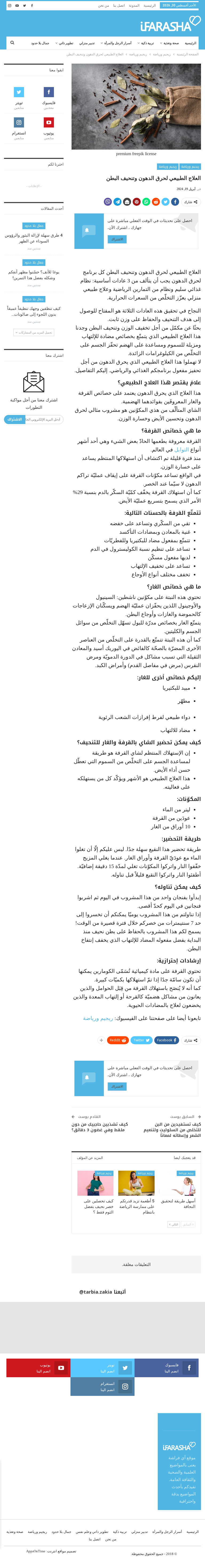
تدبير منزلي (86, 43)
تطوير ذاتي (66, 43)
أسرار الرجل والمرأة (117, 43)
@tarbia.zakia (95, 1292)
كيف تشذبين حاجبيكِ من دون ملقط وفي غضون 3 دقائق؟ (100, 1127)
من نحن (103, 5)
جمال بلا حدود (40, 43)
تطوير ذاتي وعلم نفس (92, 1532)
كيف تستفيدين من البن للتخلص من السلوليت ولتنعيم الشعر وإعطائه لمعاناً (172, 1130)
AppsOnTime (35, 1551)
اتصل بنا (119, 5)
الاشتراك (117, 239)
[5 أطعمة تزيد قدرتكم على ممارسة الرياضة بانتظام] (136, 1183)
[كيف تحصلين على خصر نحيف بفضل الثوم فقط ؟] (95, 1183)
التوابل (181, 450)
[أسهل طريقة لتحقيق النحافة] (177, 1183)
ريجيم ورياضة (190, 167)
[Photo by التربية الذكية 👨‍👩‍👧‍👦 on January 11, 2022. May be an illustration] (179, 1327)
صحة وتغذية (171, 43)
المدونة (134, 5)
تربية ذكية (147, 43)
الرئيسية (150, 5)
